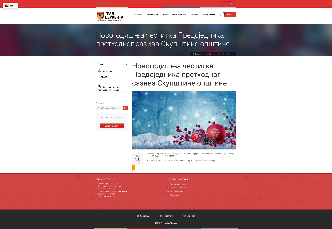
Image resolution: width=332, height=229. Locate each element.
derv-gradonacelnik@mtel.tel (115, 191)
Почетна (197, 54)
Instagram (168, 216)
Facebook (144, 216)
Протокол (138, 14)
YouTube (190, 216)
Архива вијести (112, 126)
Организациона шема (178, 184)
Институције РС (177, 191)
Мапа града (174, 195)
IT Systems (173, 223)
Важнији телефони (177, 188)
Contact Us (228, 3)
